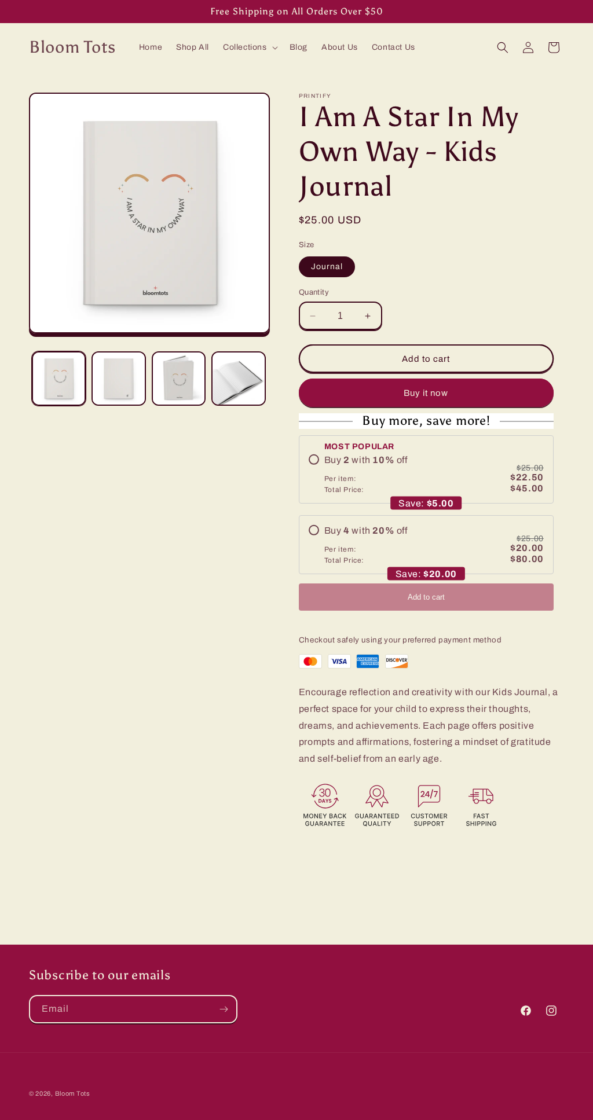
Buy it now (426, 393)
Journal (327, 266)
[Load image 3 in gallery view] (179, 378)
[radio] (426, 474)
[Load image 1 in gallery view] (59, 378)
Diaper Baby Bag (93, 1105)
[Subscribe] (223, 1009)
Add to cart (426, 597)
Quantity (314, 292)
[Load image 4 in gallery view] (238, 378)
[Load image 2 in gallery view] (118, 378)
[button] (249, 47)
